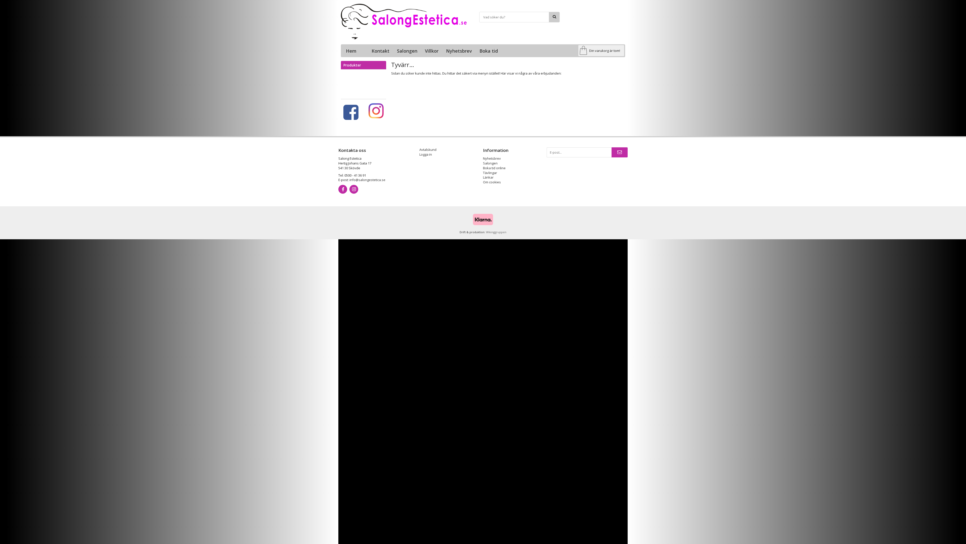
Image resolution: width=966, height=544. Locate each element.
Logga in (425, 154)
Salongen (407, 51)
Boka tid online (494, 168)
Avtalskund (427, 149)
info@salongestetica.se (367, 180)
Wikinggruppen (496, 232)
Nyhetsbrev (459, 51)
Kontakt (380, 51)
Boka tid (488, 51)
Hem (351, 51)
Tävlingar (490, 173)
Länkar (488, 177)
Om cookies (492, 182)
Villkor (431, 51)
